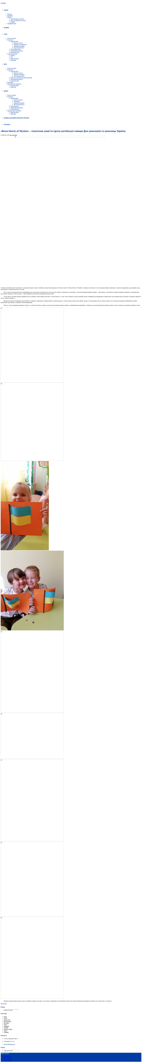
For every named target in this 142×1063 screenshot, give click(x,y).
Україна (13, 55)
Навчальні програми (19, 46)
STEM (5, 34)
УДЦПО (6, 10)
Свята (5, 1031)
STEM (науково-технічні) (17, 19)
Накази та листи (18, 43)
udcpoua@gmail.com (9, 1044)
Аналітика (13, 60)
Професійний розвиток (17, 51)
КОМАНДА (10, 16)
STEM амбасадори (16, 49)
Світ (12, 57)
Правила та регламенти (20, 44)
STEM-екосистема (12, 54)
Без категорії (13, 135)
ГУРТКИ (9, 17)
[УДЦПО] (3, 3)
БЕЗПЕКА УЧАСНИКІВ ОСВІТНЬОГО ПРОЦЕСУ (16, 118)
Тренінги (6, 1032)
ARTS (5, 64)
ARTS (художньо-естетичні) (18, 20)
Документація (14, 41)
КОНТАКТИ (7, 124)
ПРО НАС (9, 14)
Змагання (6, 1026)
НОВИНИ (6, 27)
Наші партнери (15, 58)
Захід (5, 1024)
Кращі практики (15, 52)
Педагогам (10, 40)
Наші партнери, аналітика (14, 84)
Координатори (15, 106)
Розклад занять (8, 1029)
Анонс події (7, 1020)
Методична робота (19, 47)
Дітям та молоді (11, 38)
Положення (10, 82)
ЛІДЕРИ (13, 22)
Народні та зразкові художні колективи (21, 77)
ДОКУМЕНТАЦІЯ (11, 23)
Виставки (6, 1023)
